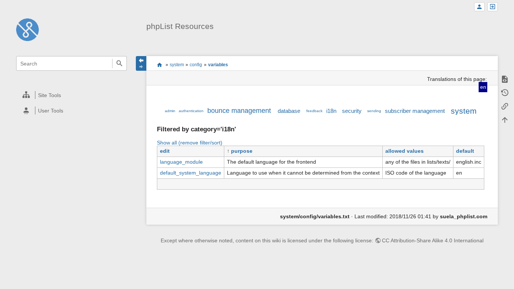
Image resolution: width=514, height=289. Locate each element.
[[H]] (27, 29)
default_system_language (190, 173)
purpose (241, 151)
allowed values (404, 151)
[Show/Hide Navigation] (141, 63)
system (177, 64)
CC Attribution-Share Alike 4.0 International (433, 240)
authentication (191, 111)
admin (170, 111)
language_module (181, 162)
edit (165, 151)
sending (374, 111)
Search (119, 63)
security (352, 111)
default (465, 151)
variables (218, 64)
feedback (314, 111)
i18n (331, 111)
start (159, 65)
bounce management (239, 110)
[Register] (479, 7)
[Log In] (492, 7)
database (289, 111)
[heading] (72, 95)
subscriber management (415, 111)
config (196, 64)
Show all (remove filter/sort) (189, 143)
